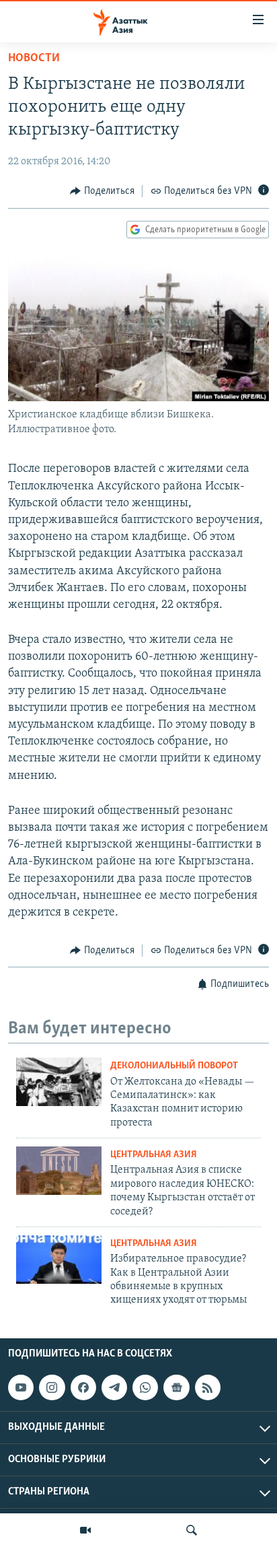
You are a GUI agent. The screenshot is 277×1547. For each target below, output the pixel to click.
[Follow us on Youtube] (21, 1387)
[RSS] (208, 1387)
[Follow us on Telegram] (114, 1387)
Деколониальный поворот (174, 1066)
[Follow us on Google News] (176, 1387)
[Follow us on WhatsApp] (145, 1387)
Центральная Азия (153, 1155)
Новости (34, 59)
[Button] (102, 191)
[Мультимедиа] (85, 1530)
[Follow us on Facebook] (83, 1387)
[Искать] (191, 1530)
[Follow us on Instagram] (52, 1387)
